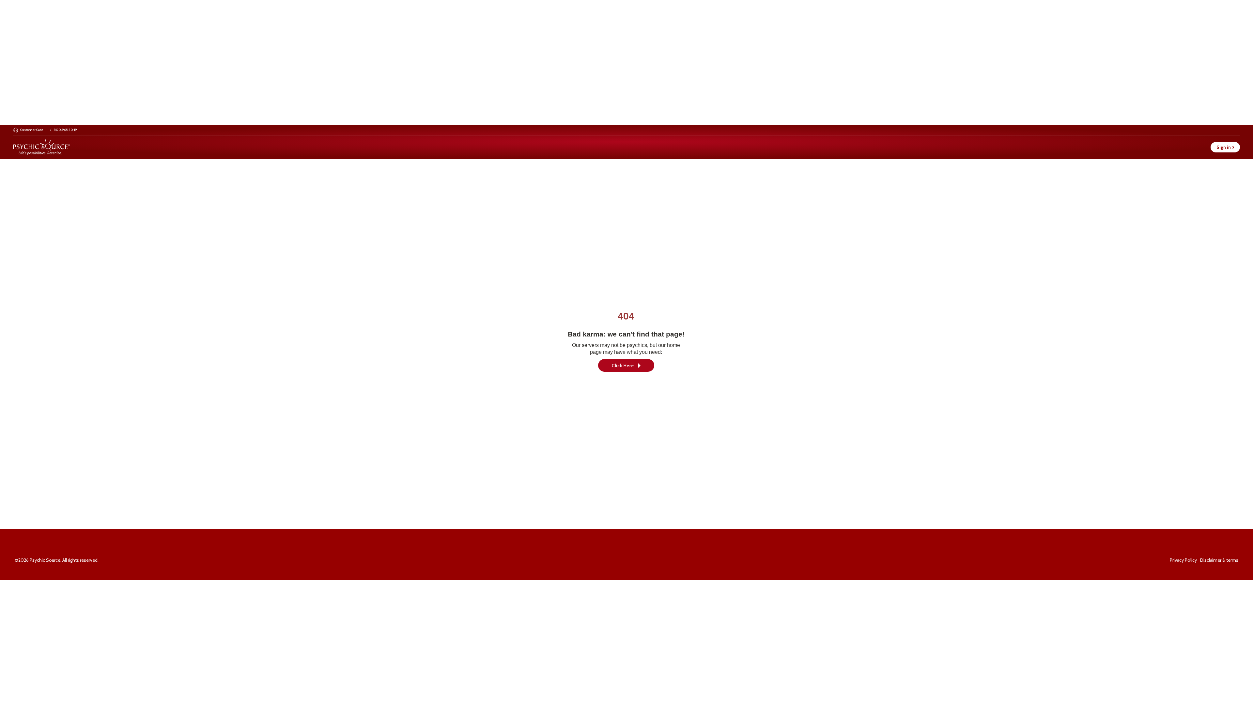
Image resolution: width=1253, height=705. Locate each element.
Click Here (623, 365)
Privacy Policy (1183, 560)
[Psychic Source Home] (41, 147)
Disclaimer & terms (1219, 560)
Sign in (1225, 147)
